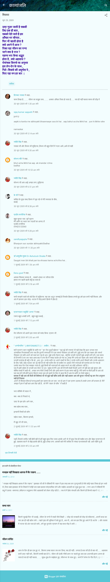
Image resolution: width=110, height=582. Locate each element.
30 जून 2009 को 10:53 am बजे (27, 170)
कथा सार (6, 506)
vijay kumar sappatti (23, 112)
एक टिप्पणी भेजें (11, 453)
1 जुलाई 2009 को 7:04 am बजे (26, 303)
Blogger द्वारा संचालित (57, 576)
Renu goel (18, 273)
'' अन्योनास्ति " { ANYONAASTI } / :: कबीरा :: (32, 345)
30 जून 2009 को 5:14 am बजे (26, 133)
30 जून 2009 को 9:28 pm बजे (26, 231)
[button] (106, 15)
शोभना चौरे (18, 158)
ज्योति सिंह (17, 142)
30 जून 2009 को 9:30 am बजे (26, 150)
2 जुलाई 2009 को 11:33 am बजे (27, 426)
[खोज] (106, 5)
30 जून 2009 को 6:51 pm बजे (26, 187)
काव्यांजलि (17, 5)
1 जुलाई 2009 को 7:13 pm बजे (26, 320)
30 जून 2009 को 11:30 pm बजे (27, 248)
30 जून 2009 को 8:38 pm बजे (26, 206)
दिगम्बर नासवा (19, 95)
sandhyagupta (20, 239)
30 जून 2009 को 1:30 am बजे (26, 104)
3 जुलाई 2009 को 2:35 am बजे (26, 446)
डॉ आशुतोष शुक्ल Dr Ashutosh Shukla (30, 256)
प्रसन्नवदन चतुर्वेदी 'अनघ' (24, 312)
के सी (16, 195)
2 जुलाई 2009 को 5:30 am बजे (26, 337)
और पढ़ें (105, 497)
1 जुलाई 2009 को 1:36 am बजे (26, 264)
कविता (11, 83)
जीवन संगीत (7, 539)
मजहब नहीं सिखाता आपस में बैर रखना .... (21, 472)
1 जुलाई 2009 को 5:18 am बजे (26, 284)
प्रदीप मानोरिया (19, 214)
